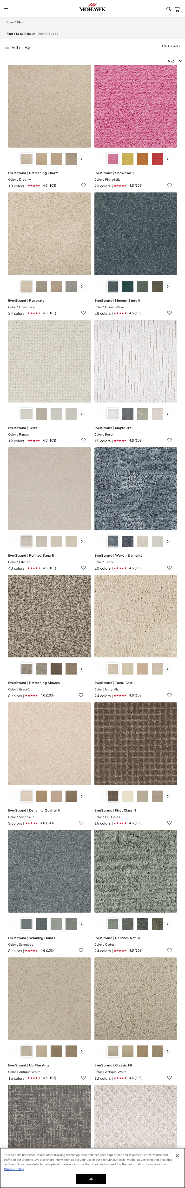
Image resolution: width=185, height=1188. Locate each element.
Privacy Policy (14, 1169)
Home (10, 22)
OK (91, 1179)
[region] (92, 1168)
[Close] (177, 1155)
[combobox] (176, 61)
